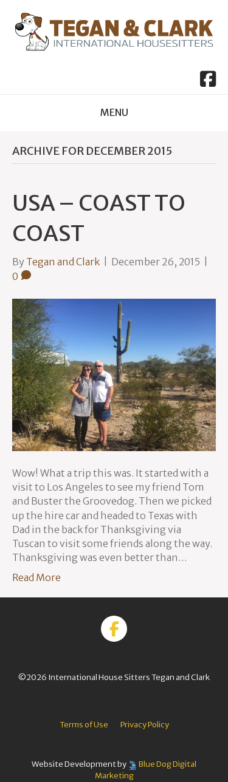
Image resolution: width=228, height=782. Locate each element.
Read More (36, 577)
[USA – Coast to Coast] (114, 374)
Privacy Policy (144, 724)
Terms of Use (84, 724)
